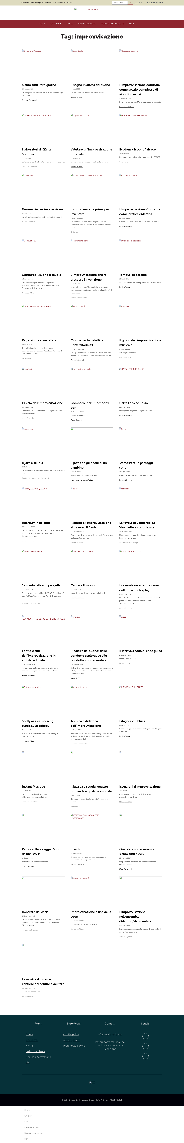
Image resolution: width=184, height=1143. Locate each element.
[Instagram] (145, 1046)
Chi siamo (55, 23)
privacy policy (71, 1040)
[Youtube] (145, 1056)
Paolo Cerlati (76, 420)
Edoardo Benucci (126, 107)
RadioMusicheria (87, 23)
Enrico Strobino (125, 226)
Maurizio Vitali (28, 293)
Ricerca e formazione (112, 23)
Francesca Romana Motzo (82, 480)
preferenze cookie (74, 1045)
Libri (131, 23)
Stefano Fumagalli (29, 100)
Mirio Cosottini (77, 97)
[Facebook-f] (145, 1036)
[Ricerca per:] (120, 3)
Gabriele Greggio (78, 360)
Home (42, 23)
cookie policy (71, 1034)
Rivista (69, 23)
